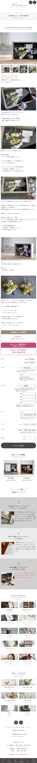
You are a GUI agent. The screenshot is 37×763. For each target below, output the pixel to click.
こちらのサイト (26, 379)
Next (36, 48)
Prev (1, 48)
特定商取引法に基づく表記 (19, 734)
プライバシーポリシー (18, 736)
